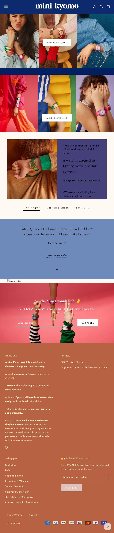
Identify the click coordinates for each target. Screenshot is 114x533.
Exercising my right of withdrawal (21, 502)
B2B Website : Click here (73, 362)
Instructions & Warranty (16, 481)
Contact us (10, 465)
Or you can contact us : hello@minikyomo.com (84, 367)
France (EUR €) (14, 515)
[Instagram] (6, 447)
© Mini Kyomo (13, 523)
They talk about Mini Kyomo (19, 497)
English (33, 515)
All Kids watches (56, 117)
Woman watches (57, 42)
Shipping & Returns (14, 475)
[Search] (101, 6)
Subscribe (82, 521)
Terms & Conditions (14, 486)
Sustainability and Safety (17, 491)
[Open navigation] (6, 6)
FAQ (7, 470)
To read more (57, 242)
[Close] (106, 474)
